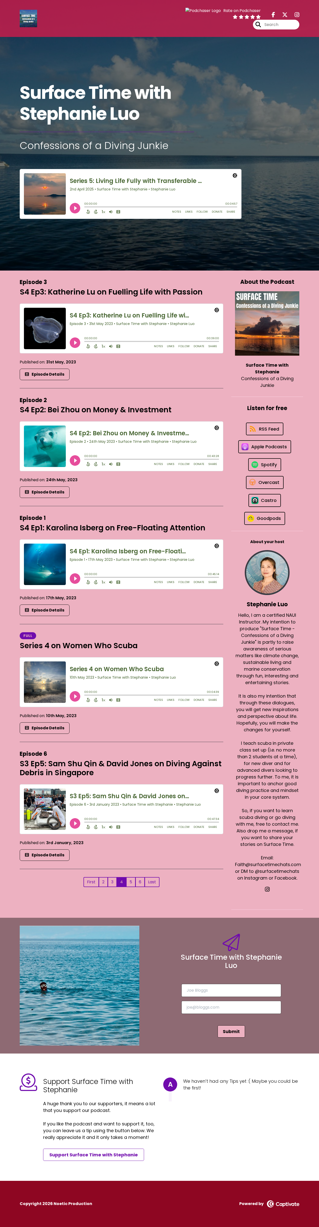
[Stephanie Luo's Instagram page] (267, 889)
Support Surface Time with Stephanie (93, 1155)
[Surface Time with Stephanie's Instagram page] (294, 15)
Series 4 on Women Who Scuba (79, 645)
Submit (231, 1031)
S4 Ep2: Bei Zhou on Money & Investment (95, 409)
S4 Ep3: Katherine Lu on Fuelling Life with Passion (111, 292)
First (91, 882)
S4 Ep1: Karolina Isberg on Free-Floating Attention (112, 527)
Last (152, 882)
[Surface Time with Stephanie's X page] (282, 15)
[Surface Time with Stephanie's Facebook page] (273, 15)
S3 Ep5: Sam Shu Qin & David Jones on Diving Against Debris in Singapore (121, 768)
